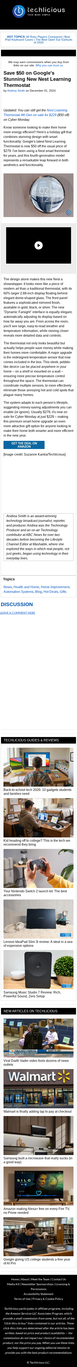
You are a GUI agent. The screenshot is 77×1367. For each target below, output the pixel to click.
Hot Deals (51, 591)
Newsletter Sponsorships (37, 1284)
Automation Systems (18, 591)
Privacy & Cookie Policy (47, 1298)
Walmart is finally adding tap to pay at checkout (37, 1111)
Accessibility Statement (38, 1294)
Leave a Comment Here (17, 612)
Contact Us (59, 1279)
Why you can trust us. (50, 65)
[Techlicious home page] (38, 11)
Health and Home (26, 587)
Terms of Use (22, 1298)
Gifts (63, 591)
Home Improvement (55, 587)
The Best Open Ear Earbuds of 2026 (53, 41)
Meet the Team (40, 1279)
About (25, 1279)
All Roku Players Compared (44, 36)
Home (15, 1279)
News (7, 587)
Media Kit (13, 1284)
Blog (38, 591)
